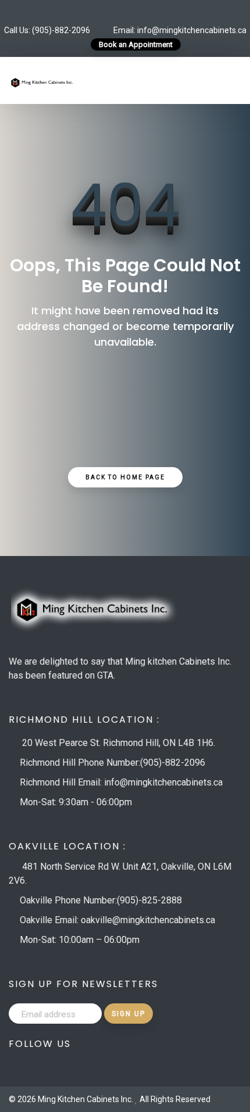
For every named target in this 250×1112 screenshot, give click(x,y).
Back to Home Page (125, 477)
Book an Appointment (136, 44)
